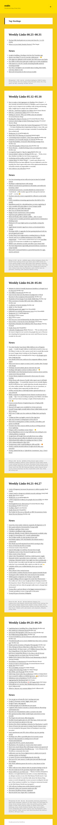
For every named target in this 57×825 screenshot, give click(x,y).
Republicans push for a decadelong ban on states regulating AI (27, 204)
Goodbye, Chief (13, 508)
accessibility (30, 801)
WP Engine (17, 811)
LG (31, 805)
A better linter (13, 160)
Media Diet (12, 495)
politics (37, 467)
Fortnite (41, 261)
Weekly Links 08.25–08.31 (25, 34)
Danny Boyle (42, 802)
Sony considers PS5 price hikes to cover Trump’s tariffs (25, 206)
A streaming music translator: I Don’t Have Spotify (24, 137)
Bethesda (30, 601)
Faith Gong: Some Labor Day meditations (21, 674)
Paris (31, 266)
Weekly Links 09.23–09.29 (25, 622)
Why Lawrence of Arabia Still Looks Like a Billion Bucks (25, 301)
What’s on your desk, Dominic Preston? (20, 44)
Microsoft (33, 81)
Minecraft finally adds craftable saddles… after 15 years (25, 217)
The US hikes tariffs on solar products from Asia (23, 537)
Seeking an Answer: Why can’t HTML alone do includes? (25, 115)
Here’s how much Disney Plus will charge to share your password (28, 747)
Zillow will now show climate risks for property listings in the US (28, 767)
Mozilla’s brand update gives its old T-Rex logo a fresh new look (27, 720)
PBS (23, 467)
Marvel (39, 805)
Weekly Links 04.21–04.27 (25, 483)
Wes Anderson (43, 810)
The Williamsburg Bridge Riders (18, 634)
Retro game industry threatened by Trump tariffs (23, 527)
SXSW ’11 (11, 307)
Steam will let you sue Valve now (18, 772)
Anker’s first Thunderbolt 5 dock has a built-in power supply (27, 556)
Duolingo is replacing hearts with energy (21, 183)
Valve (28, 810)
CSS (47, 260)
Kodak (28, 805)
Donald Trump (12, 261)
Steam (10, 810)
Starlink (37, 268)
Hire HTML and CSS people (17, 672)
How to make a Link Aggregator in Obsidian (22, 102)
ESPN (37, 261)
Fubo (21, 81)
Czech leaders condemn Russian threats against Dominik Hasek (28, 572)
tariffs (22, 269)
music (43, 265)
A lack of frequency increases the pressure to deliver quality (26, 489)
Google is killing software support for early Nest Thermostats (27, 579)
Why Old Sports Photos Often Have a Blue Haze (23, 647)
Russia (45, 467)
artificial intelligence (32, 80)
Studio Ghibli (32, 468)
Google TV (11, 805)
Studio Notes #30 (14, 328)
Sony (21, 268)
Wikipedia (43, 608)
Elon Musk (20, 464)
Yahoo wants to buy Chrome (17, 554)
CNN (31, 802)
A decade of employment (16, 330)
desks (44, 80)
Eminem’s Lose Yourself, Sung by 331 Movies (22, 139)
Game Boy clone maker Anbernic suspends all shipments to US (27, 525)
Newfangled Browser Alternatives (19, 504)
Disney (10, 81)
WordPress (11, 811)
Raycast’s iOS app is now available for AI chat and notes (25, 407)
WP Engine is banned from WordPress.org (21, 749)
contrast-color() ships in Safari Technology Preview (24, 121)
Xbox (16, 470)
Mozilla (21, 807)
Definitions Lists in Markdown (18, 678)
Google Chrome (21, 263)
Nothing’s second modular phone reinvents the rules (24, 368)
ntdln (7, 5)
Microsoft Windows (27, 265)
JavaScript (23, 805)
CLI (28, 802)
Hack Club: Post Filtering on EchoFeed (20, 135)
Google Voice (20, 465)
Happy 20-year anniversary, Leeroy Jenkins (22, 212)
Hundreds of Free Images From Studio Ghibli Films (24, 299)
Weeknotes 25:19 (14, 133)
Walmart (31, 269)
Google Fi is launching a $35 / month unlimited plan (24, 535)
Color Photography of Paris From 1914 (20, 146)
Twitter (19, 810)
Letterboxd (44, 263)
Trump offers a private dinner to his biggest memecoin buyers (27, 589)
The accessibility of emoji (16, 668)
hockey (29, 81)
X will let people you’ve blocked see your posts (22, 705)
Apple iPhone (43, 801)
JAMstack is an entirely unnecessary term (21, 311)
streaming (20, 83)
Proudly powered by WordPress (17, 822)
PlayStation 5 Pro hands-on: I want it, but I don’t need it (25, 745)
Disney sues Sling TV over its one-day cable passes (23, 57)
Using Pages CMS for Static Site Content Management (24, 125)
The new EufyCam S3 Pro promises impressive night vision (26, 769)
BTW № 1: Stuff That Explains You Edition (21, 110)
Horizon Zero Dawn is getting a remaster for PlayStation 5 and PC (28, 724)
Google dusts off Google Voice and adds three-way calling (25, 436)
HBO (26, 263)
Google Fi (31, 604)
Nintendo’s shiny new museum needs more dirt (23, 788)
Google (25, 81)
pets (46, 606)
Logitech (34, 805)
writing (36, 269)
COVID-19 (39, 80)
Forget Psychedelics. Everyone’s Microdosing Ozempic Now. (26, 141)
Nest (14, 606)
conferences (32, 462)
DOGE (41, 462)
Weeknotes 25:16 (14, 497)
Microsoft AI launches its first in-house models (22, 72)
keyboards (38, 263)
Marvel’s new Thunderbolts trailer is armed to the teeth (25, 712)
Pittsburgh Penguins (29, 467)
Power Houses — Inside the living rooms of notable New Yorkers (28, 148)
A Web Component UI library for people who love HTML (25, 499)
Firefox (37, 464)
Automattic (18, 802)
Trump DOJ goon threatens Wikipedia (20, 593)
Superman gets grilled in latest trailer (20, 214)
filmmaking (32, 464)
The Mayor (12, 315)
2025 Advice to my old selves (17, 168)
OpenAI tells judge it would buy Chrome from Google (24, 550)
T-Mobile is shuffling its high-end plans (20, 531)
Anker (25, 601)
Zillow (22, 811)
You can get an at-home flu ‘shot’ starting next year (24, 699)
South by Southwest (18, 468)
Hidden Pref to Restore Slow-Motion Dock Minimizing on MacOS (28, 657)
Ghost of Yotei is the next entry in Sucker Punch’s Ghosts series (27, 726)
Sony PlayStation (27, 268)
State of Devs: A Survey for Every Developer (22, 321)
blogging (17, 462)
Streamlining (12, 506)
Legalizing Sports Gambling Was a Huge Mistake (23, 628)
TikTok (44, 468)
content (34, 802)
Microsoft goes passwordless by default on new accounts (26, 438)
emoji (28, 804)
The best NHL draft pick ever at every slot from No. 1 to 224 (26, 40)
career (27, 462)
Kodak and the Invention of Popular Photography (23, 645)
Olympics (30, 807)
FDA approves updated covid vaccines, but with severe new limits (28, 59)
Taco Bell (26, 83)
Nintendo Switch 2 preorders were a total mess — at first (25, 558)
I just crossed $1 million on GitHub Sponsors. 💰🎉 (24, 676)
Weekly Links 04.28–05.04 (25, 283)
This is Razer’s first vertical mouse (19, 570)
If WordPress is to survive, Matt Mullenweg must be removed (27, 684)
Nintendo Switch (25, 606)
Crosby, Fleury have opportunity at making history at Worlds (27, 235)
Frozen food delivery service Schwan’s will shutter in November (28, 636)
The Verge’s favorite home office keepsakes (21, 718)
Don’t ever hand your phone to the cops (20, 722)
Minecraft (34, 265)
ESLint (34, 261)
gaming (15, 263)
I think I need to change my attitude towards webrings (25, 493)
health (15, 805)
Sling (44, 81)
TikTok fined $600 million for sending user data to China (25, 440)
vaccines (31, 83)
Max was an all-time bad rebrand (19, 210)
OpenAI (32, 606)
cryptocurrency (12, 603)
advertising (36, 801)
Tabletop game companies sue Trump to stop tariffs (24, 577)
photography (36, 266)
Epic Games (29, 261)
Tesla (41, 468)
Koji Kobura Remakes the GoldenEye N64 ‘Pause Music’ (25, 324)
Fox (45, 261)
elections (24, 804)
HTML (33, 263)
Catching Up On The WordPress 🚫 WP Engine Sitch (24, 682)
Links (23, 80)
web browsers (27, 608)
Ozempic (21, 266)
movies (38, 81)
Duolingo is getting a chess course (19, 529)
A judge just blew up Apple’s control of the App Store (24, 417)
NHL (42, 81)
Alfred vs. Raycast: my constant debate (20, 688)
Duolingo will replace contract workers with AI (23, 370)
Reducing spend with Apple (17, 309)
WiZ (10, 470)
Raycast (41, 467)
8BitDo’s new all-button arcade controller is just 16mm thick (26, 243)
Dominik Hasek (28, 603)
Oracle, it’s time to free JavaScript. (19, 663)
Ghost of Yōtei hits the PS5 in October (20, 545)
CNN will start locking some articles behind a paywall (24, 786)
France (10, 263)
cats (39, 601)
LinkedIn (40, 604)
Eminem (24, 261)
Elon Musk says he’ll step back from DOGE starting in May (26, 543)
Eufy (31, 804)
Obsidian (16, 266)
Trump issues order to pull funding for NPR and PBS (24, 444)
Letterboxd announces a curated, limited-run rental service (26, 190)
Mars (10, 317)
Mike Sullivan (44, 465)
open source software (39, 807)
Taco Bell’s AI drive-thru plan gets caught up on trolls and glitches (28, 61)
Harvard (26, 465)
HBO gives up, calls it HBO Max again (20, 208)
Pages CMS (27, 266)
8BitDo (25, 260)
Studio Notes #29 (14, 510)
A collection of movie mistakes (18, 305)
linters (10, 265)
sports (10, 83)
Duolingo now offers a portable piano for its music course (26, 736)
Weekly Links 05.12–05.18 (25, 96)
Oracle (10, 808)
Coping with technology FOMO (18, 670)
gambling (35, 804)
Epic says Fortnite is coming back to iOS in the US (23, 419)
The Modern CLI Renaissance (17, 661)
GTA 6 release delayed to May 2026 (19, 442)
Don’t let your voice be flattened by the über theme (24, 319)
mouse (44, 604)
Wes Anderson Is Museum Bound (19, 630)
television (26, 269)
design (10, 804)
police (21, 808)
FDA (19, 81)
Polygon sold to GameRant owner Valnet (21, 430)
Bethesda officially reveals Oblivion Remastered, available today (28, 533)
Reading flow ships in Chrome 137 (19, 119)
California (22, 462)
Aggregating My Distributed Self (18, 680)
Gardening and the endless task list (19, 158)
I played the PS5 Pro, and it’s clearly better (21, 743)
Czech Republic (20, 603)
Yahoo (14, 609)
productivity (43, 266)
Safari (10, 268)
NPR (20, 467)
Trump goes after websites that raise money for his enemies (26, 574)
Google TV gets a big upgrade (17, 703)
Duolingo (15, 81)
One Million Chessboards (16, 292)
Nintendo (18, 606)
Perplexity (42, 606)
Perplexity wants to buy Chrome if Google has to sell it (25, 552)
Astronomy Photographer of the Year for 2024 (22, 632)
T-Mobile (18, 608)
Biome (43, 260)
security (11, 468)
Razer (10, 608)
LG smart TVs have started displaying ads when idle (24, 757)
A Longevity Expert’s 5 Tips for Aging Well (21, 152)
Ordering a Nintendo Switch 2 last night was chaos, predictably (27, 560)
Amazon (33, 461)
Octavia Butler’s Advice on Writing (19, 154)
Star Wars (14, 83)
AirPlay (29, 461)
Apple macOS (12, 802)
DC (47, 802)
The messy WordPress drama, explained (21, 790)
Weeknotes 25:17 (14, 313)
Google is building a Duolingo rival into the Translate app (26, 55)
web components (36, 608)
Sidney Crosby (15, 268)
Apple (29, 260)
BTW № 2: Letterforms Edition (18, 112)
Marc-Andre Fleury (17, 265)
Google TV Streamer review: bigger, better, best (23, 701)
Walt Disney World (34, 810)
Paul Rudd (36, 606)
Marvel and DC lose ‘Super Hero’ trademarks (22, 792)
